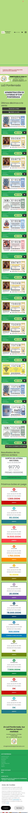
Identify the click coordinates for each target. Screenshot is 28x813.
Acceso (17, 32)
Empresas (3, 762)
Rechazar (19, 808)
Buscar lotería (14, 108)
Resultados (3, 759)
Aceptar (5, 808)
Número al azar (14, 112)
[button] (2, 80)
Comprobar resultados (14, 477)
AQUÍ (7, 803)
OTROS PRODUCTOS (5, 763)
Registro (3, 766)
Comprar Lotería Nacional (14, 635)
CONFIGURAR (15, 799)
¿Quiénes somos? (5, 756)
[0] (22, 32)
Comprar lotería (4, 757)
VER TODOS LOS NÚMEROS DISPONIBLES (16, 446)
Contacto (3, 760)
